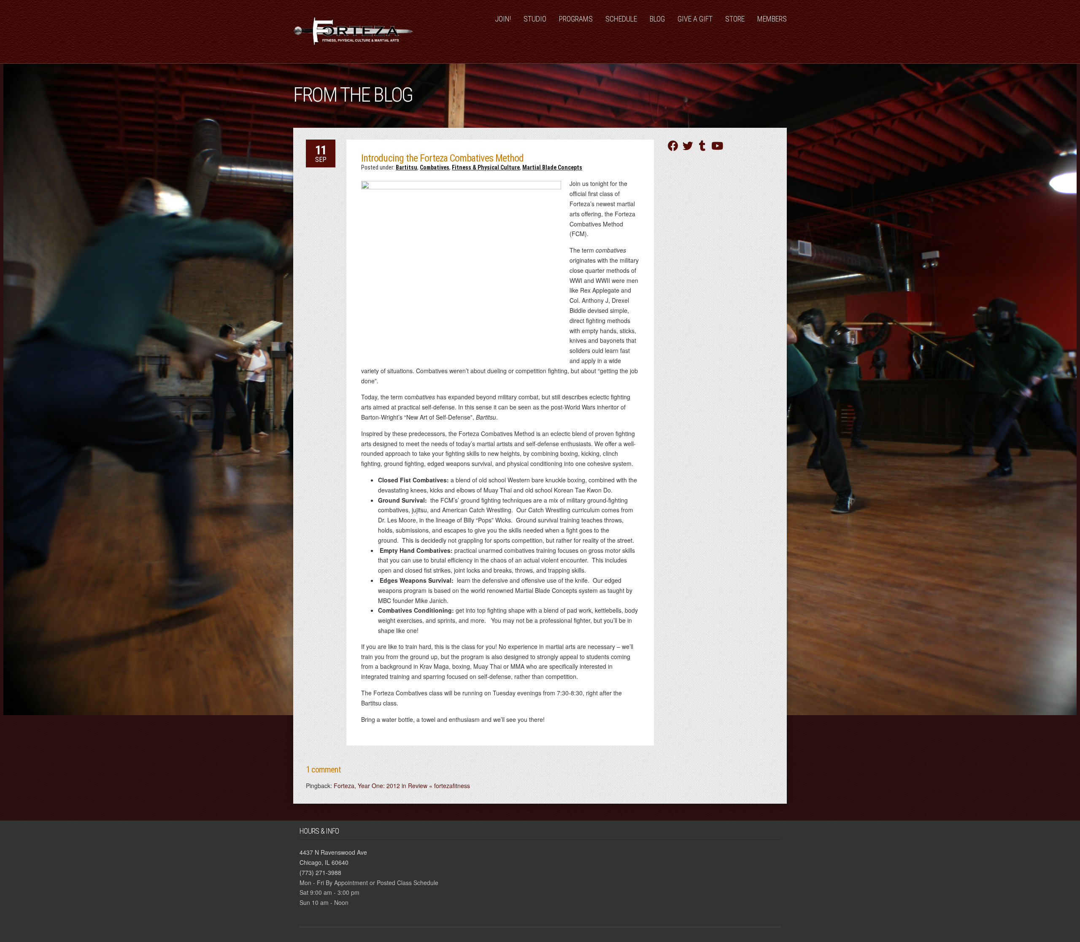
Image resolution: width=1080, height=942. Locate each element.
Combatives (434, 167)
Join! (503, 18)
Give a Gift (695, 18)
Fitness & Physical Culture (486, 167)
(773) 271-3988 (320, 872)
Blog (657, 18)
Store (735, 18)
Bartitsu (406, 167)
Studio (535, 18)
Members (772, 18)
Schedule (621, 18)
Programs (576, 18)
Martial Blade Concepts (552, 167)
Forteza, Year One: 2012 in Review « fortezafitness (402, 785)
